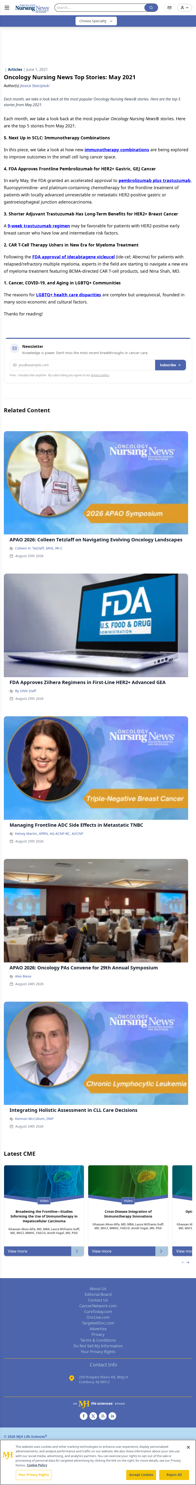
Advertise (98, 1328)
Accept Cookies (141, 1475)
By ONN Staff (25, 691)
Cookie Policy (37, 1465)
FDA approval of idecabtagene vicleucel (73, 257)
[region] (98, 1462)
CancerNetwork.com (98, 1305)
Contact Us (98, 1300)
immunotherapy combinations (117, 149)
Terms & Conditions (98, 1340)
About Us (98, 1288)
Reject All (174, 1475)
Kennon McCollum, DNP (34, 1118)
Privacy (98, 1334)
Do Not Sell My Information (98, 1346)
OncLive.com (98, 1317)
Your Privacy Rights (98, 1351)
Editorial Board (98, 1294)
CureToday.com (98, 1311)
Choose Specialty (92, 21)
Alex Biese (23, 976)
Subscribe (168, 365)
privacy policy (100, 375)
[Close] (188, 1447)
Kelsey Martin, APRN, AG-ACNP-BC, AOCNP (49, 833)
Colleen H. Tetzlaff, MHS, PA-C (38, 548)
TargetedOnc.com (98, 1323)
